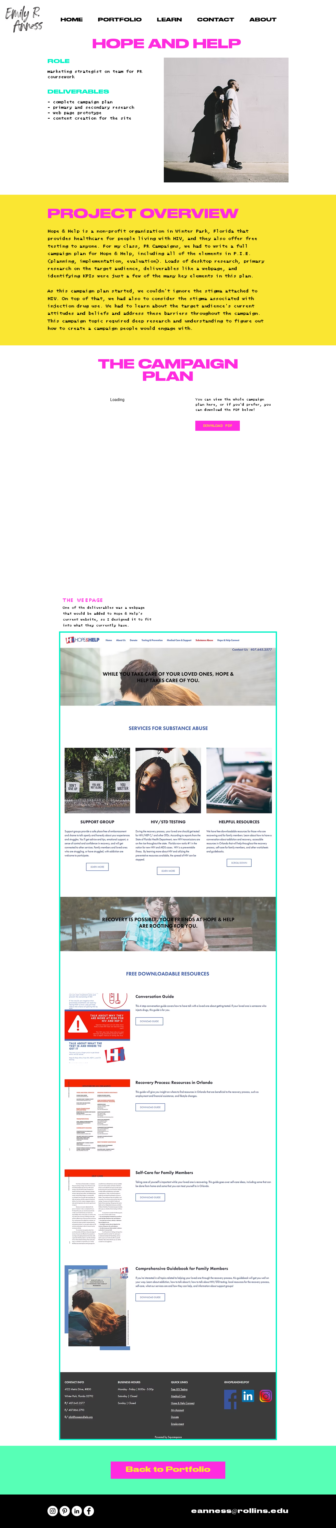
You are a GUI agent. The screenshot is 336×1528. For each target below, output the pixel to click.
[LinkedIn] (77, 1511)
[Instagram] (52, 1511)
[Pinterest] (65, 1511)
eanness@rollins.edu (240, 1511)
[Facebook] (89, 1511)
